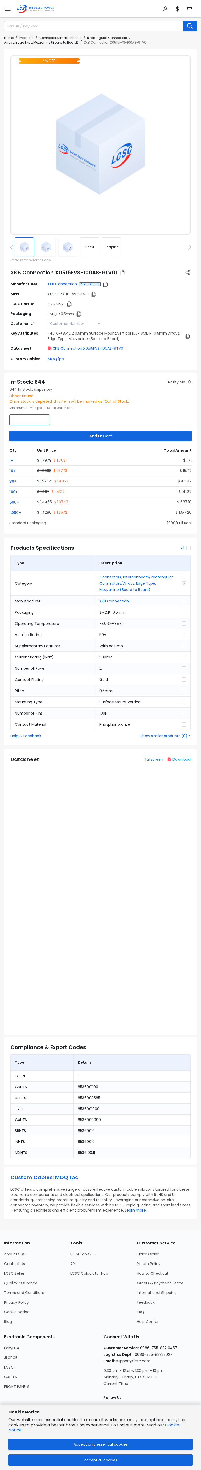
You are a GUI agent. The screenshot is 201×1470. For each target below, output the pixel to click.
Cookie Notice (17, 1312)
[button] (8, 9)
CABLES (10, 1377)
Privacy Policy (16, 1302)
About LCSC (15, 1254)
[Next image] (188, 247)
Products (26, 37)
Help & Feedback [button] (25, 736)
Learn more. (136, 1210)
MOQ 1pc (56, 358)
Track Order (148, 1254)
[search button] (190, 26)
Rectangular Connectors (107, 37)
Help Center (148, 1321)
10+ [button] (12, 471)
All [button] (182, 548)
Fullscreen (154, 759)
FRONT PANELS (16, 1386)
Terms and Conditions (24, 1292)
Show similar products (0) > (165, 736)
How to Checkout (153, 1273)
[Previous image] (12, 247)
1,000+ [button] (15, 512)
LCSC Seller (14, 1273)
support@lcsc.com (133, 1361)
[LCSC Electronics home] (35, 9)
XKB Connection (62, 284)
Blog (8, 1321)
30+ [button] (12, 481)
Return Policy (148, 1263)
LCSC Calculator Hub (89, 1273)
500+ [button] (14, 502)
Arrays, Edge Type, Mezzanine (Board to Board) (41, 42)
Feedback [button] (146, 1302)
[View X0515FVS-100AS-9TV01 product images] (100, 145)
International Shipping (157, 1292)
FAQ (140, 1312)
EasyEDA (11, 1348)
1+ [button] (11, 460)
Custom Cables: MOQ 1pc (44, 1177)
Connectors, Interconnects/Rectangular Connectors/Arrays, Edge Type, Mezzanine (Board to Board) (136, 583)
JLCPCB (11, 1357)
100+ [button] (13, 491)
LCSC (9, 1367)
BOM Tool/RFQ (83, 1254)
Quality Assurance (20, 1283)
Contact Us (14, 1263)
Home (9, 37)
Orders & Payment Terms (160, 1283)
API (73, 1263)
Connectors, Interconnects (60, 37)
